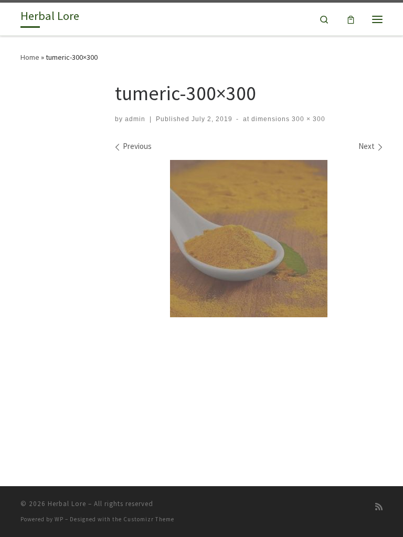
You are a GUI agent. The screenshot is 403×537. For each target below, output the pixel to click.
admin (135, 119)
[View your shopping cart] (350, 19)
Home (29, 57)
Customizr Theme (148, 519)
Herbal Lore (67, 503)
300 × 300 (307, 119)
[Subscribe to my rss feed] (379, 506)
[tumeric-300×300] (248, 238)
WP (59, 519)
